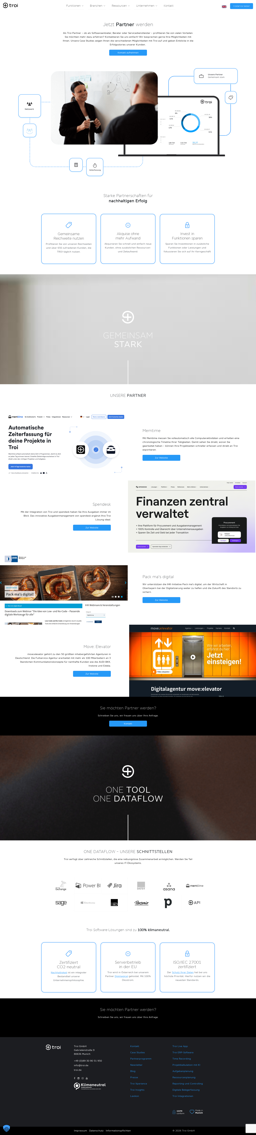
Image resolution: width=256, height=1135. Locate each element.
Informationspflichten (118, 1131)
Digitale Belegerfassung (186, 1090)
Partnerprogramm (140, 1059)
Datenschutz (96, 1131)
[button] (6, 1128)
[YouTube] (87, 1078)
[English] (224, 6)
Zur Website (161, 458)
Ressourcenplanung (183, 1077)
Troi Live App (180, 1046)
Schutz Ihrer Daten (183, 972)
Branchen (96, 6)
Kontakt (168, 6)
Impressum (80, 1131)
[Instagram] (83, 1078)
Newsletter (136, 1065)
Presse (134, 1077)
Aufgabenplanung (182, 1071)
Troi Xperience (138, 1084)
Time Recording (181, 1059)
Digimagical (121, 976)
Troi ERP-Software (182, 1052)
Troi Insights (137, 1090)
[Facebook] (74, 1078)
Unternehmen (145, 6)
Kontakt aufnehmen (128, 53)
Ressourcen (119, 6)
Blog (132, 1071)
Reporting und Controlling (187, 1084)
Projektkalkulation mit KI (186, 1065)
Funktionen (73, 6)
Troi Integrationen (182, 1096)
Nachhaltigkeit (59, 973)
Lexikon (134, 1096)
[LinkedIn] (78, 1078)
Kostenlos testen (241, 6)
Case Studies (137, 1052)
